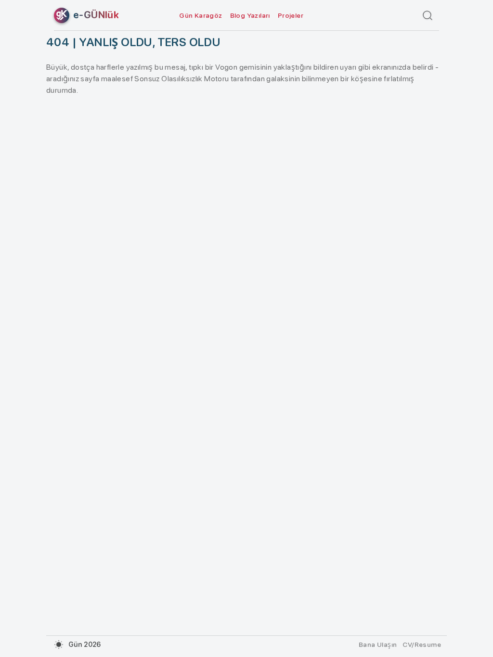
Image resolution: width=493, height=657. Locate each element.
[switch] (58, 644)
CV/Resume (421, 644)
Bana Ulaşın (378, 644)
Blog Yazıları (250, 15)
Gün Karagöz (200, 15)
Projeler (290, 15)
